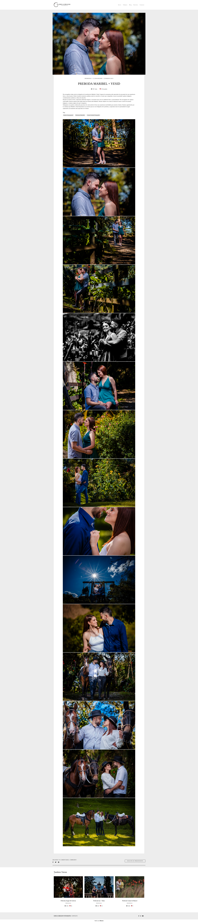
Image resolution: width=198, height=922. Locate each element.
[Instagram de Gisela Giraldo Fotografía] (140, 916)
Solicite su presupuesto (135, 860)
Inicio (119, 4)
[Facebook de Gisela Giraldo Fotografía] (138, 916)
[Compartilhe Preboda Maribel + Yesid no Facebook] (53, 862)
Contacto (142, 4)
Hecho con (99, 920)
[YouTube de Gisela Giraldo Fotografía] (142, 916)
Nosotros (135, 4)
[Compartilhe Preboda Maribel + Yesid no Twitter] (55, 862)
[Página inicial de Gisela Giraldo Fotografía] (64, 4)
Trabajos (125, 4)
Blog (130, 4)
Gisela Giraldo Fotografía (93, 115)
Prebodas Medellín (80, 115)
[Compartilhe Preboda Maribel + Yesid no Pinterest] (58, 862)
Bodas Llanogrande (68, 115)
